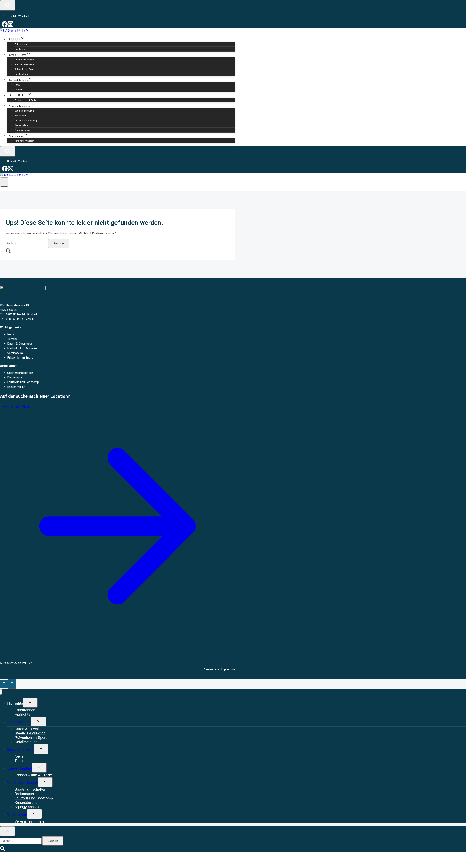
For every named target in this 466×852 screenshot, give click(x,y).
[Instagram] (10, 26)
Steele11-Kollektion (24, 64)
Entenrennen (21, 44)
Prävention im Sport (24, 69)
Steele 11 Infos (19, 722)
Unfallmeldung (22, 74)
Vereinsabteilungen (22, 783)
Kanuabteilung (22, 125)
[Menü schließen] (1, 692)
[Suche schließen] (7, 831)
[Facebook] (5, 26)
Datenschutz (211, 669)
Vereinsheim (15, 353)
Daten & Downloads (24, 59)
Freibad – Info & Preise (26, 100)
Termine (19, 89)
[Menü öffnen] (4, 182)
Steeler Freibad (19, 768)
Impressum (228, 669)
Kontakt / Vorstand (19, 16)
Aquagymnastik (22, 130)
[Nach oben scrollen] (4, 684)
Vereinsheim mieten (24, 141)
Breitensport (21, 115)
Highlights (20, 49)
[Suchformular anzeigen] (7, 5)
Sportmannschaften (24, 111)
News (17, 85)
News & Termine (20, 750)
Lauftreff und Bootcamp (26, 120)
